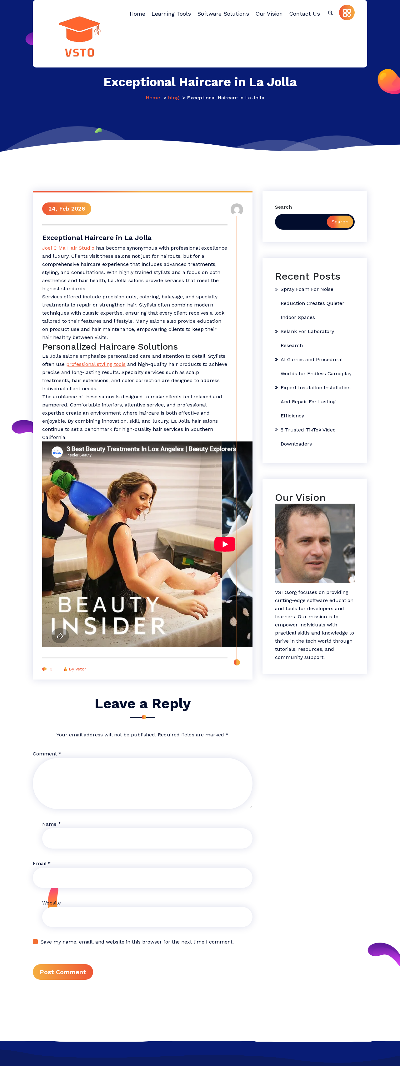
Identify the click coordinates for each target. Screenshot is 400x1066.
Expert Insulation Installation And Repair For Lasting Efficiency (316, 402)
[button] (330, 12)
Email (42, 863)
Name (51, 824)
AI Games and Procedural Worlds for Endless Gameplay (316, 366)
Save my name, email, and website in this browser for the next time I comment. (137, 942)
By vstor (77, 668)
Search (283, 207)
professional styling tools (96, 364)
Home (153, 98)
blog (173, 98)
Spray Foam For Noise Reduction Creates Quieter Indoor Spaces (312, 303)
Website (51, 903)
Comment (47, 754)
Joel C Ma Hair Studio (68, 248)
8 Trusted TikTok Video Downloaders (308, 437)
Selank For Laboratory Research (307, 338)
